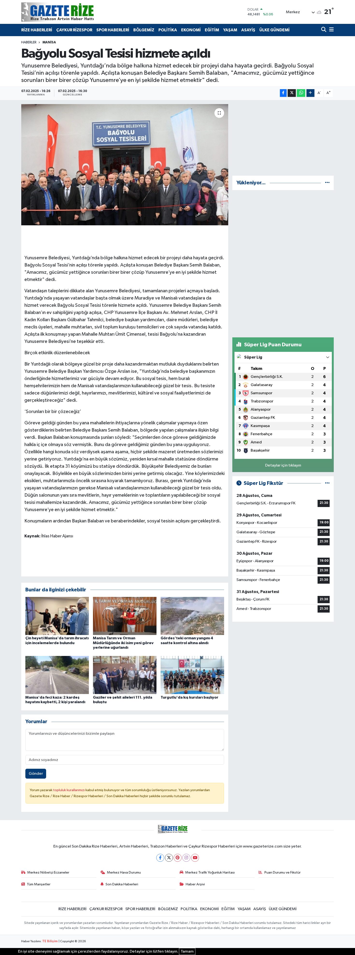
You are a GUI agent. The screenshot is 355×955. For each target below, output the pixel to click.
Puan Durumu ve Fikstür (282, 872)
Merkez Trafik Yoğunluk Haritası (210, 872)
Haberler (28, 42)
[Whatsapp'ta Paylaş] (301, 93)
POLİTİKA (167, 30)
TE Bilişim (50, 941)
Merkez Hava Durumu (124, 872)
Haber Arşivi (195, 884)
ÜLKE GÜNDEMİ (274, 30)
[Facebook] (160, 858)
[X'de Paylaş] (292, 93)
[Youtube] (195, 858)
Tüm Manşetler (38, 884)
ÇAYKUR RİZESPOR (74, 30)
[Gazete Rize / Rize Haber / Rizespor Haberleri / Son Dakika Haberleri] (69, 12)
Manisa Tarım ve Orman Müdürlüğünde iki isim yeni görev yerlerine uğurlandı (123, 642)
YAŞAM (230, 30)
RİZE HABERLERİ (36, 30)
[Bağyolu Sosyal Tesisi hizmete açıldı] (124, 164)
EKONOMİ (191, 30)
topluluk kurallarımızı (69, 790)
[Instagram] (186, 858)
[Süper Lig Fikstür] (327, 483)
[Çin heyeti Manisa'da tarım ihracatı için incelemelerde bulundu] (57, 616)
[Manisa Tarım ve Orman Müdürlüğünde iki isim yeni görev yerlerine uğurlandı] (124, 616)
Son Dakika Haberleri (122, 884)
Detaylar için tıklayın (283, 465)
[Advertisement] (283, 138)
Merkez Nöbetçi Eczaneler (48, 872)
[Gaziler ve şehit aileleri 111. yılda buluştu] (124, 675)
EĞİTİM (212, 30)
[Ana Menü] (330, 30)
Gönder (36, 774)
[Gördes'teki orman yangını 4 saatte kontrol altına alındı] (192, 616)
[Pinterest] (178, 858)
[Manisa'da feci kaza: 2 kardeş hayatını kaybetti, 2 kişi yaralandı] (57, 675)
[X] (169, 858)
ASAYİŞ (248, 30)
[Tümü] (327, 183)
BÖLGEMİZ (143, 30)
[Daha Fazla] (310, 93)
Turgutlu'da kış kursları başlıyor (189, 697)
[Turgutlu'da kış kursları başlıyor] (192, 675)
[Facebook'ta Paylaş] (283, 93)
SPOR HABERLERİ (112, 30)
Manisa (49, 42)
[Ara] (324, 30)
